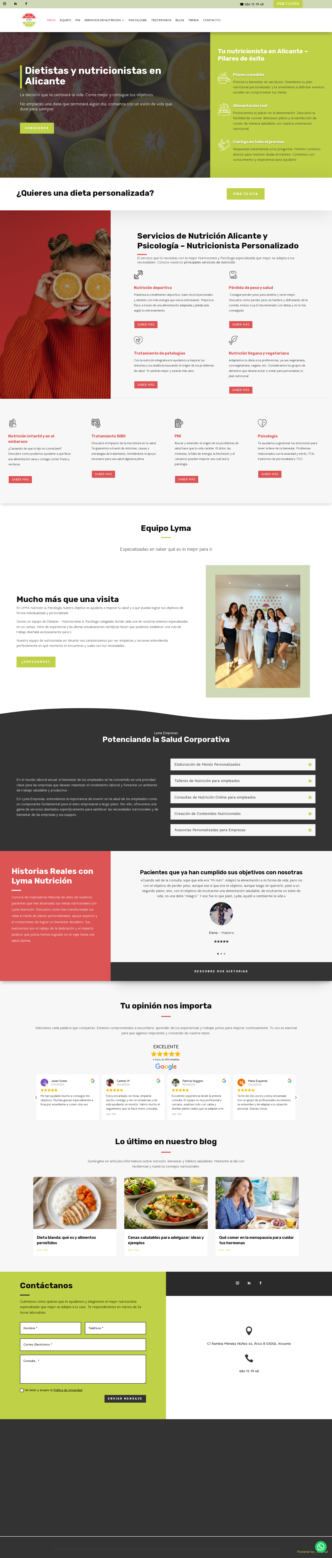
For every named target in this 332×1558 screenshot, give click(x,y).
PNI (78, 20)
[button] (296, 1097)
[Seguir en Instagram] (4, 3)
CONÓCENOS (37, 128)
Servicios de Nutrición (102, 20)
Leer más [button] (45, 1114)
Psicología (138, 20)
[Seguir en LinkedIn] (15, 3)
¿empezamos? (36, 662)
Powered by (312, 1552)
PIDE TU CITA (288, 4)
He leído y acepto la (53, 1390)
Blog (180, 20)
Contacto (212, 20)
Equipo (65, 20)
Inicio (51, 20)
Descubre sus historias (221, 971)
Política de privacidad (67, 1390)
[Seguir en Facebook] (26, 3)
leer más (42, 1250)
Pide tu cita (245, 194)
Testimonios (161, 20)
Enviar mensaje (125, 1398)
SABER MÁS (145, 324)
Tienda (193, 20)
